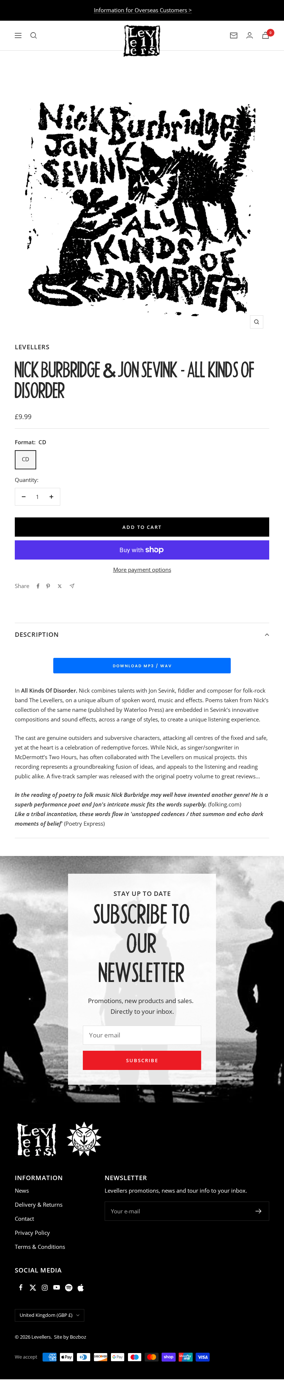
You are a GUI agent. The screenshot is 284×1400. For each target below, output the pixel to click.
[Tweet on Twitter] (60, 586)
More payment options (142, 569)
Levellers (32, 347)
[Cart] (265, 35)
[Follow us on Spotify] (69, 1287)
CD (25, 459)
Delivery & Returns (38, 1204)
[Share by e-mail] (72, 586)
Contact (24, 1218)
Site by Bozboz (70, 1336)
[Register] (259, 1211)
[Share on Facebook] (38, 586)
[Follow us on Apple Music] (81, 1287)
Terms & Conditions (40, 1246)
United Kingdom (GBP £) (46, 1315)
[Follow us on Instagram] (45, 1287)
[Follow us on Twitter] (32, 1287)
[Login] (249, 35)
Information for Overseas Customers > (143, 10)
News (22, 1190)
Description (37, 634)
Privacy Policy (32, 1232)
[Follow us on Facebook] (21, 1287)
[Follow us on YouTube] (56, 1287)
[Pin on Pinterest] (48, 586)
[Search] (33, 35)
